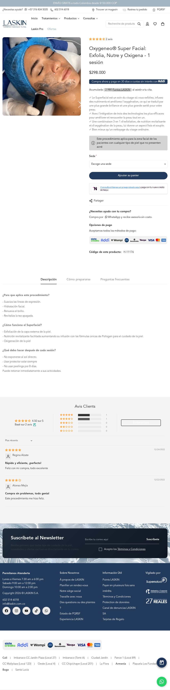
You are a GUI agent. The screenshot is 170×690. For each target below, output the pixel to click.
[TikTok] (36, 611)
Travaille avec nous (71, 596)
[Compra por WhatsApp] (162, 682)
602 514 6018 (10, 600)
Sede (92, 156)
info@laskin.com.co (13, 604)
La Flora (104, 664)
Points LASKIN (111, 580)
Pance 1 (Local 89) (125, 658)
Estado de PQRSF (70, 613)
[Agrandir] (78, 44)
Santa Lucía (22, 670)
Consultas (89, 18)
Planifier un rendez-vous (74, 585)
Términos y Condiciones (131, 549)
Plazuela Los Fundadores (147, 664)
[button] (97, 39)
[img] (13, 450)
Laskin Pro (37, 29)
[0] (163, 24)
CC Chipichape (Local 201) (77, 664)
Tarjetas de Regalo (113, 619)
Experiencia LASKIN (71, 619)
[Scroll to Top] (162, 671)
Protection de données (116, 602)
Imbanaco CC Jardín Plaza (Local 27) (35, 658)
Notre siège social (70, 591)
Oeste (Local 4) (46, 664)
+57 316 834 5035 (38, 9)
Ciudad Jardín (99, 658)
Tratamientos (49, 18)
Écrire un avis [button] (141, 422)
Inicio (34, 18)
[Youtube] (26, 611)
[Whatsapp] (46, 611)
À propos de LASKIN (72, 580)
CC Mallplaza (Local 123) (16, 664)
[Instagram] (16, 611)
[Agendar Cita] (162, 663)
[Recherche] (139, 24)
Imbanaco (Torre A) (74, 658)
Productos (70, 18)
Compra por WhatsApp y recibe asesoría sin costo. (120, 217)
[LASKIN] (14, 24)
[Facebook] (6, 611)
